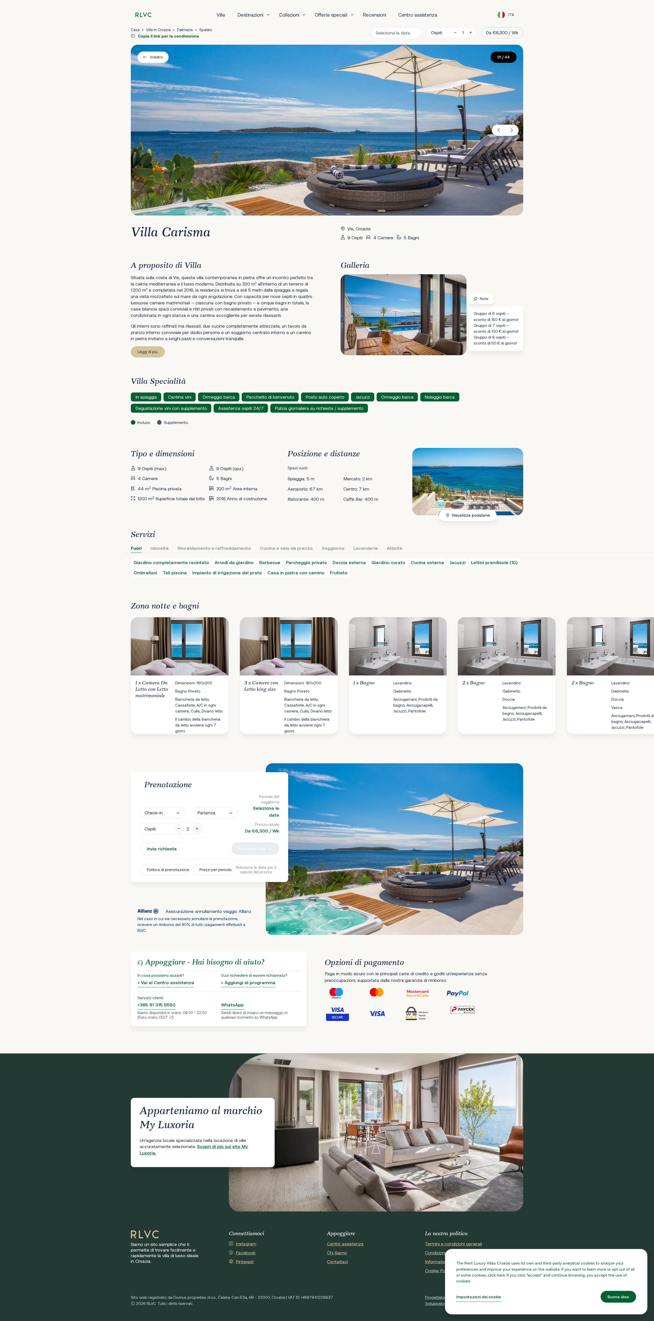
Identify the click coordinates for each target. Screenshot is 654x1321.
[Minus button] (178, 828)
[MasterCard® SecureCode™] (425, 993)
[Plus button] (196, 828)
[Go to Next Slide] (514, 671)
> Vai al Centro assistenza (165, 982)
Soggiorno (333, 548)
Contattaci (337, 1261)
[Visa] (385, 1013)
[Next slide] (512, 130)
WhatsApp (232, 1004)
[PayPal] (466, 993)
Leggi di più (148, 351)
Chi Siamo (337, 1252)
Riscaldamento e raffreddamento (214, 548)
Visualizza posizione (471, 515)
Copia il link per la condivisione (168, 36)
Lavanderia (365, 548)
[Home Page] (145, 1235)
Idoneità (159, 548)
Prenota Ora (251, 848)
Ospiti (436, 32)
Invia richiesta (162, 848)
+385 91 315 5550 (156, 1004)
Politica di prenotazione (167, 869)
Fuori (136, 548)
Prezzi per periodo (216, 869)
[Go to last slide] (498, 130)
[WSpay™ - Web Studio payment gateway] (425, 1013)
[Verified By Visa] (345, 1013)
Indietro (156, 57)
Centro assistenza (417, 15)
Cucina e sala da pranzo (286, 548)
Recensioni (374, 15)
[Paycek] (466, 1013)
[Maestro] (345, 993)
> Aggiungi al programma (248, 982)
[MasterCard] (385, 993)
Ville (221, 15)
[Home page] (143, 15)
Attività (394, 548)
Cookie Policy (438, 1270)
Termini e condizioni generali (453, 1243)
